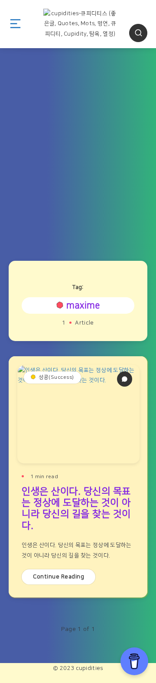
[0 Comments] (124, 379)
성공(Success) (56, 377)
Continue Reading (58, 577)
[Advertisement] (78, 150)
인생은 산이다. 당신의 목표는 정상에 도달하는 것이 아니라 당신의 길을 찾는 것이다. (76, 508)
